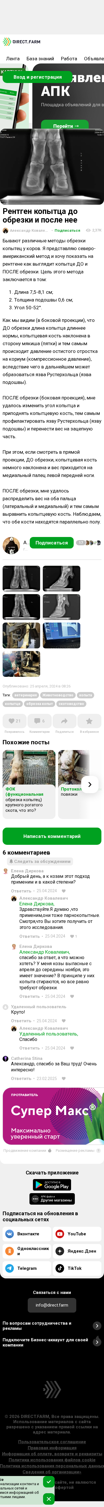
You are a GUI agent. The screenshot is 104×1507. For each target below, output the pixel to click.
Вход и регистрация (38, 77)
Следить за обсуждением (42, 861)
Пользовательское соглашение (52, 1441)
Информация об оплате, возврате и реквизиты (52, 1453)
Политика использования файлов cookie (52, 1459)
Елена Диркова (27, 871)
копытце (13, 704)
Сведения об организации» (52, 1472)
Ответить (21, 891)
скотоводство (71, 704)
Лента (13, 58)
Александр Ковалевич (43, 898)
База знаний (40, 58)
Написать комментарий (52, 836)
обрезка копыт (39, 704)
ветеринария (25, 695)
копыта (85, 695)
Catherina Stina (26, 1058)
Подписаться (65, 230)
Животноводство (57, 695)
